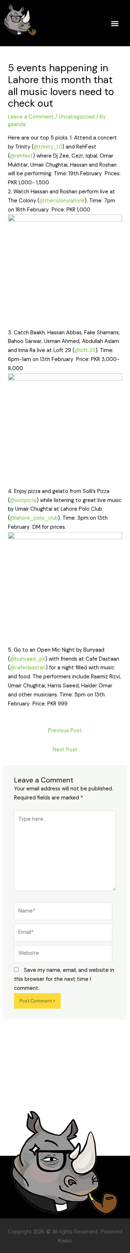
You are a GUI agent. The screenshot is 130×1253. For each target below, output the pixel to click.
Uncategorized (77, 116)
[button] (115, 23)
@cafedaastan (28, 667)
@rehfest (21, 156)
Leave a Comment (31, 116)
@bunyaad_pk (27, 659)
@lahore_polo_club (34, 518)
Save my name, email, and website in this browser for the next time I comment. (64, 979)
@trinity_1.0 (48, 146)
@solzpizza (23, 500)
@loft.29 (84, 350)
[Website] (63, 955)
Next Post (65, 749)
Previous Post (65, 730)
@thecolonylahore (61, 200)
